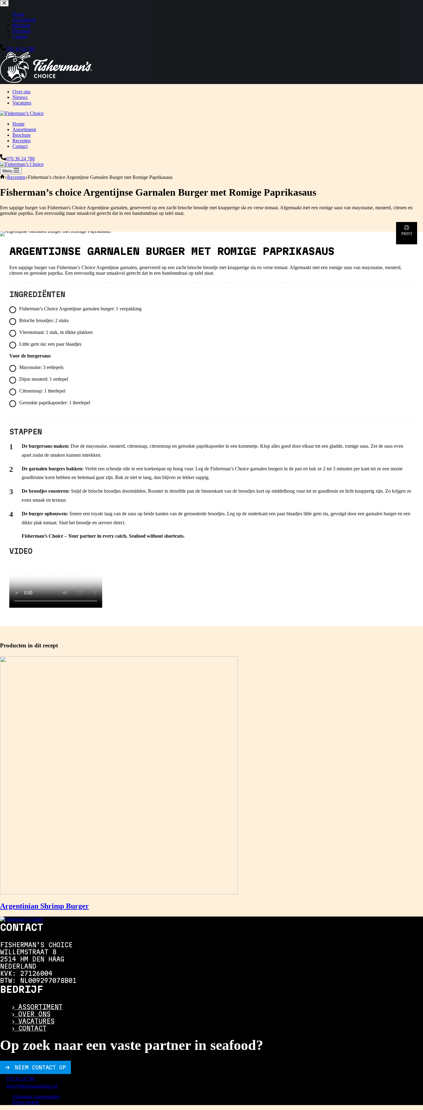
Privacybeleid (25, 1102)
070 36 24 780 (20, 158)
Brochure (21, 135)
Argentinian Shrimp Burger (44, 906)
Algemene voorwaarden (35, 1096)
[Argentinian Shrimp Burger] (119, 892)
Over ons (21, 91)
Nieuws (20, 97)
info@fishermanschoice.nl (31, 1086)
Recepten (21, 140)
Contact (20, 146)
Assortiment (24, 129)
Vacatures (21, 102)
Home (18, 124)
